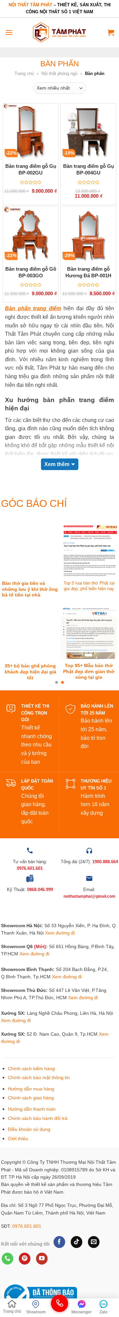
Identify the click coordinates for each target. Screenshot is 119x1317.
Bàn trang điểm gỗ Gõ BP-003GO (30, 272)
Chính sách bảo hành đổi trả (37, 1118)
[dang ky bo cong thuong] (39, 1295)
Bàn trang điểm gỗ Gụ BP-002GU (30, 169)
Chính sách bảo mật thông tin (39, 1077)
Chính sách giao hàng (31, 1097)
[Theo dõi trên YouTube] (42, 1259)
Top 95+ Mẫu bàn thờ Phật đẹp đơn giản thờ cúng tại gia (88, 671)
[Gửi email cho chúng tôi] (93, 1242)
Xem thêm (56, 464)
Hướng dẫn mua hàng (31, 1088)
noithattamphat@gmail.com (89, 896)
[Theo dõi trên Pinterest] (24, 1259)
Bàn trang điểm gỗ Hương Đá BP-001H (88, 272)
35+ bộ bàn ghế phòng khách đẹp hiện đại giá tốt (30, 671)
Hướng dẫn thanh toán (32, 1109)
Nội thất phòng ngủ (59, 73)
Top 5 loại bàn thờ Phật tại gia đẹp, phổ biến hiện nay (88, 586)
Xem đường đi (60, 933)
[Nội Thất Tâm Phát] (59, 32)
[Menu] (9, 32)
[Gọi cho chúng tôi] (7, 1259)
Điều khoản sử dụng (29, 1129)
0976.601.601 (26, 1226)
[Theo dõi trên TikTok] (76, 1242)
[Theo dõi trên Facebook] (59, 1242)
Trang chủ (24, 73)
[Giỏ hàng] (110, 32)
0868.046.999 (40, 889)
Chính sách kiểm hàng (31, 1068)
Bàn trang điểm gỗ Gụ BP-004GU (88, 169)
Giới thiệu (18, 1138)
